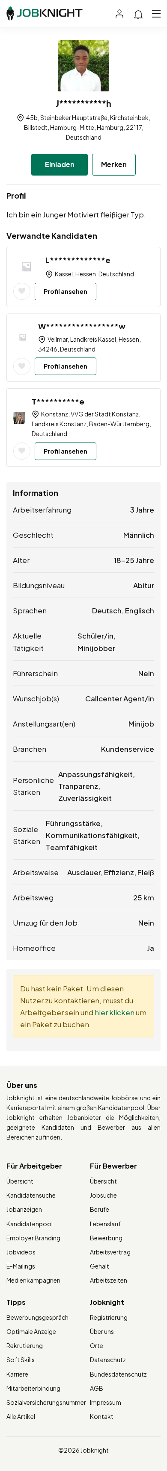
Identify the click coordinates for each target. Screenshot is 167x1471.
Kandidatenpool (29, 1224)
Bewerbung (106, 1238)
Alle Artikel (20, 1416)
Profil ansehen (65, 291)
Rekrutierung (24, 1345)
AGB (96, 1388)
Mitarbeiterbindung (33, 1388)
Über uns (102, 1331)
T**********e (58, 401)
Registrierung (109, 1317)
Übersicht (19, 1181)
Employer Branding (33, 1238)
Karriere (17, 1374)
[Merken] (21, 291)
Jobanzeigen (24, 1209)
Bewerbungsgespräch (37, 1317)
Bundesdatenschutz (118, 1374)
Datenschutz (108, 1359)
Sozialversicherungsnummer (46, 1402)
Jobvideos (21, 1252)
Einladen (60, 164)
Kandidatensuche (31, 1195)
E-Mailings (20, 1266)
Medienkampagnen (33, 1280)
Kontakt (101, 1416)
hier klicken (114, 1012)
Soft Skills (20, 1359)
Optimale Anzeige (31, 1331)
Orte (96, 1345)
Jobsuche (103, 1195)
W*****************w (81, 326)
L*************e (77, 260)
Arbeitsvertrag (110, 1252)
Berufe (99, 1209)
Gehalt (99, 1266)
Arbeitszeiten (108, 1280)
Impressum (105, 1402)
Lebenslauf (105, 1224)
